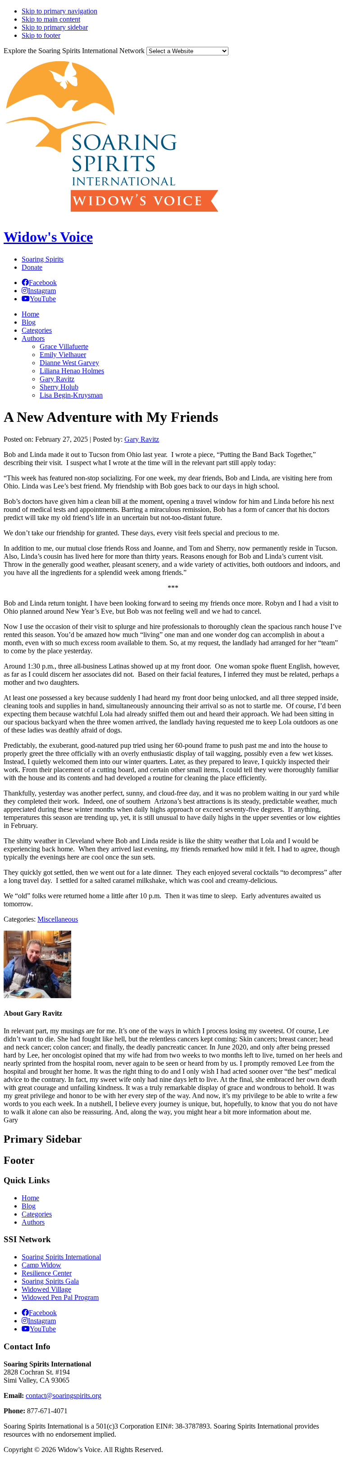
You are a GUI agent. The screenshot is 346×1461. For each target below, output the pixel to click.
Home (30, 1198)
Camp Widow (41, 1265)
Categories (37, 1214)
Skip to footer (41, 35)
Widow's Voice (48, 237)
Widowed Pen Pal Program (60, 1297)
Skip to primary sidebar (55, 27)
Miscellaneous (57, 919)
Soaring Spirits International (61, 1257)
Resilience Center (47, 1273)
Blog (29, 1206)
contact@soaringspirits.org (63, 1395)
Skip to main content (51, 19)
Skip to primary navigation (59, 11)
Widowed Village (46, 1289)
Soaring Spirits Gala (50, 1281)
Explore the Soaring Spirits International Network (74, 50)
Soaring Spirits (43, 259)
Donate (32, 267)
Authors (33, 1222)
